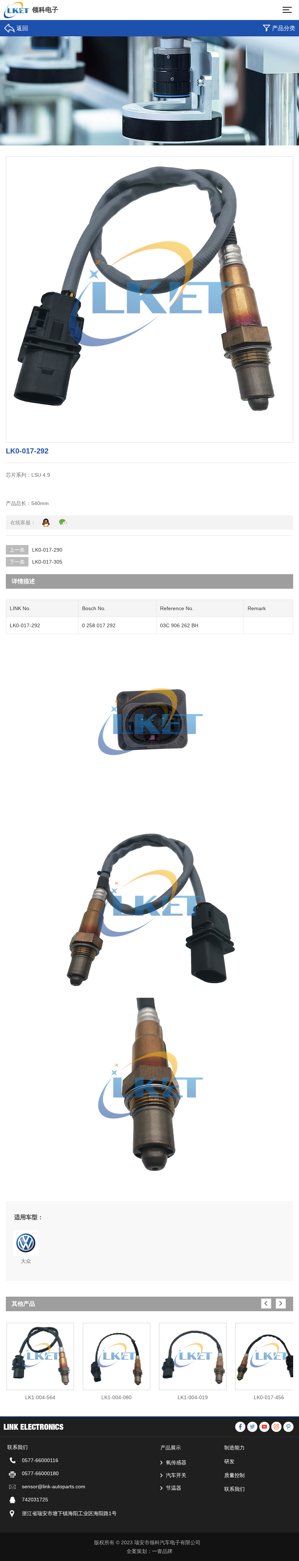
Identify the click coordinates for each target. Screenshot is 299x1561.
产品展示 (170, 1447)
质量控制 (234, 1475)
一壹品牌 (162, 1551)
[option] (40, 1358)
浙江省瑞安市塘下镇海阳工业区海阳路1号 (69, 1513)
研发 (229, 1461)
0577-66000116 (40, 1460)
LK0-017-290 (47, 550)
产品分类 (283, 28)
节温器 (173, 1488)
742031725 (35, 1499)
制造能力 (234, 1447)
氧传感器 (176, 1462)
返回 (22, 28)
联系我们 (234, 1489)
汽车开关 (176, 1475)
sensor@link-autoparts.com (53, 1486)
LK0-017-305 (47, 562)
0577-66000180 (40, 1473)
